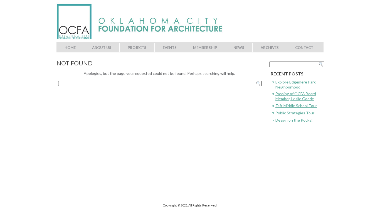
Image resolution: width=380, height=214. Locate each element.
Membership (205, 47)
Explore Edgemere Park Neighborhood (295, 84)
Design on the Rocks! (294, 120)
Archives (270, 47)
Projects (137, 47)
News (238, 47)
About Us (101, 47)
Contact (304, 47)
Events (170, 47)
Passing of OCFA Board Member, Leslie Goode (295, 96)
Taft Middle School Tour (296, 105)
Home (70, 47)
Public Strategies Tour (294, 112)
